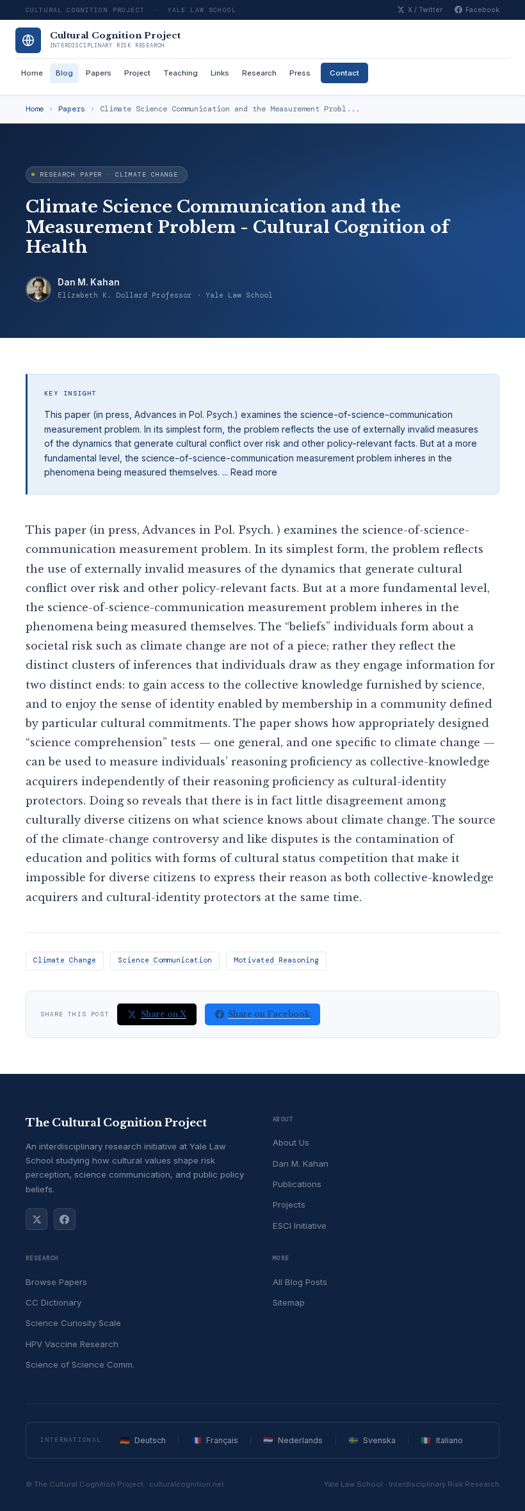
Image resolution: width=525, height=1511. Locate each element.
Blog (64, 72)
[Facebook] (65, 1219)
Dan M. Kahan (89, 282)
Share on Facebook (269, 1014)
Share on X (163, 1014)
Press (300, 72)
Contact (344, 72)
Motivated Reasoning (276, 960)
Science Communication (165, 960)
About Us (291, 1142)
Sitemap (289, 1302)
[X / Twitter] (36, 1219)
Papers (98, 72)
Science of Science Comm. (80, 1364)
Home (32, 72)
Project (137, 72)
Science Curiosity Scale (73, 1323)
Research (259, 72)
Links (220, 72)
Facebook (482, 10)
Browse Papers (56, 1282)
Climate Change (64, 960)
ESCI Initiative (300, 1225)
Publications (297, 1184)
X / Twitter (425, 10)
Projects (289, 1204)
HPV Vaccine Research (72, 1344)
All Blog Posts (300, 1282)
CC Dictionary (53, 1302)
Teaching (180, 72)
